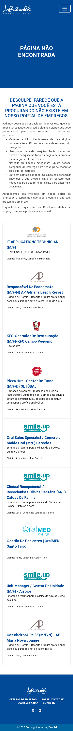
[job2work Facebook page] (33, 710)
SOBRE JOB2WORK (52, 699)
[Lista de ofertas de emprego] (17, 9)
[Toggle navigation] (65, 9)
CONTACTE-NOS (28, 703)
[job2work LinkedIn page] (40, 710)
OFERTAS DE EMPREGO (23, 699)
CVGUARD (49, 703)
